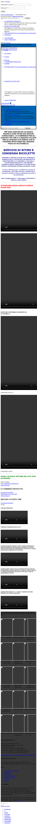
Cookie (6, 781)
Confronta (7, 35)
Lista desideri (8, 38)
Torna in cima (5, 806)
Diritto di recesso (10, 776)
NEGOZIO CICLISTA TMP (11, 26)
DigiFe (20, 801)
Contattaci (7, 774)
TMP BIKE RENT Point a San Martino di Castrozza (20, 33)
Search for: (4, 18)
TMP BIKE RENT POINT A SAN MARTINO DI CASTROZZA (18, 755)
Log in (3, 11)
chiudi (8, 1)
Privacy (6, 779)
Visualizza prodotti (7, 492)
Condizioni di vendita (11, 771)
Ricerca (28, 18)
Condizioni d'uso (9, 777)
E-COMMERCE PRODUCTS (12, 21)
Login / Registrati (10, 39)
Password (4, 8)
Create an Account (17, 16)
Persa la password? (7, 14)
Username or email (7, 5)
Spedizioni (7, 772)
